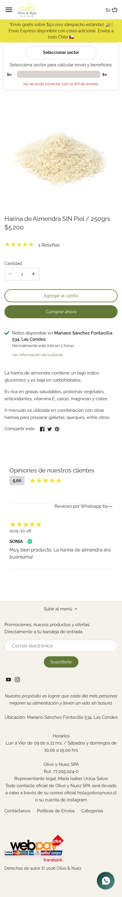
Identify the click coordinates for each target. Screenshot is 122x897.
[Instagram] (17, 679)
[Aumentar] (33, 274)
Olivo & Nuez (69, 868)
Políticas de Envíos (56, 811)
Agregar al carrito (61, 295)
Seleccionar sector (61, 52)
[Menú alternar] (8, 9)
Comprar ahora (61, 311)
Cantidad (13, 263)
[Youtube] (8, 679)
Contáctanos (17, 811)
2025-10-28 (20, 530)
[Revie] (110, 506)
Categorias (92, 811)
